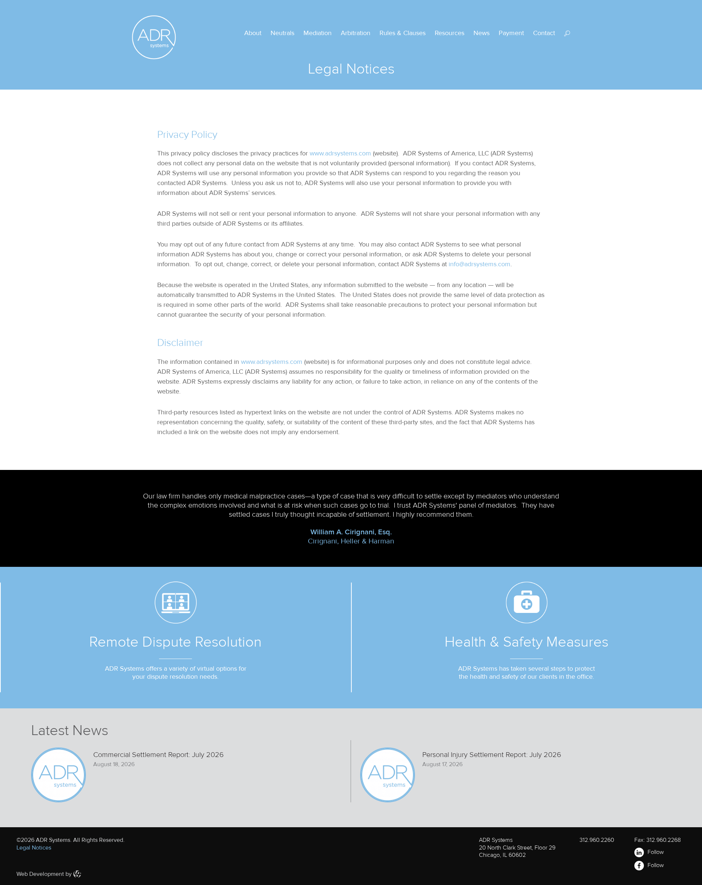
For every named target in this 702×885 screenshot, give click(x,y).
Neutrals (282, 33)
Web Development (40, 874)
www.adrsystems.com (340, 153)
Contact (544, 33)
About (252, 33)
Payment (511, 33)
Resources (449, 33)
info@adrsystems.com (479, 264)
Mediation (317, 33)
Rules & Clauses (403, 33)
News (481, 33)
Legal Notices (33, 847)
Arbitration (355, 33)
